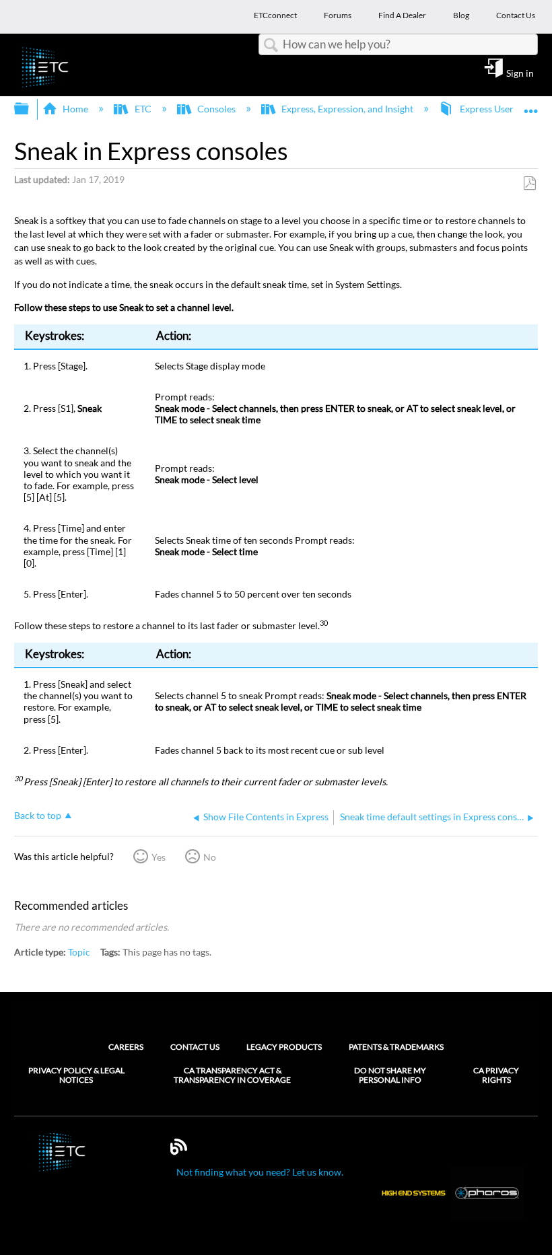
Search (270, 45)
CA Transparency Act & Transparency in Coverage (232, 1075)
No (209, 857)
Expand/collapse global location (531, 104)
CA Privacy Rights (496, 1075)
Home (75, 108)
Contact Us (194, 1047)
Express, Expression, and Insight (347, 108)
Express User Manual (503, 108)
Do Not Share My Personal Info (390, 1075)
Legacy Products (284, 1047)
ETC (143, 108)
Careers (125, 1047)
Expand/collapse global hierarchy (30, 109)
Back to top (37, 815)
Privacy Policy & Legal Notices (76, 1075)
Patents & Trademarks (396, 1047)
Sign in (520, 72)
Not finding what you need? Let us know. (259, 1172)
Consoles (216, 108)
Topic (79, 952)
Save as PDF (529, 183)
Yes (158, 857)
